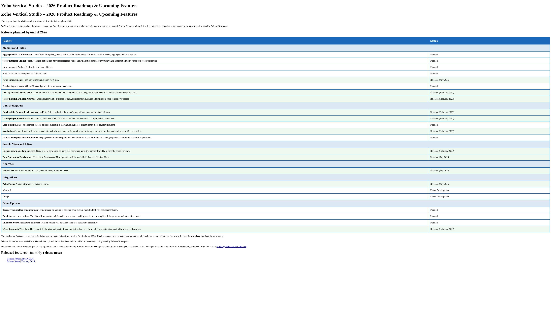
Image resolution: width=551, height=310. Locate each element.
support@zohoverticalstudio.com (231, 246)
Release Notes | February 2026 (21, 261)
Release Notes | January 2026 (20, 258)
